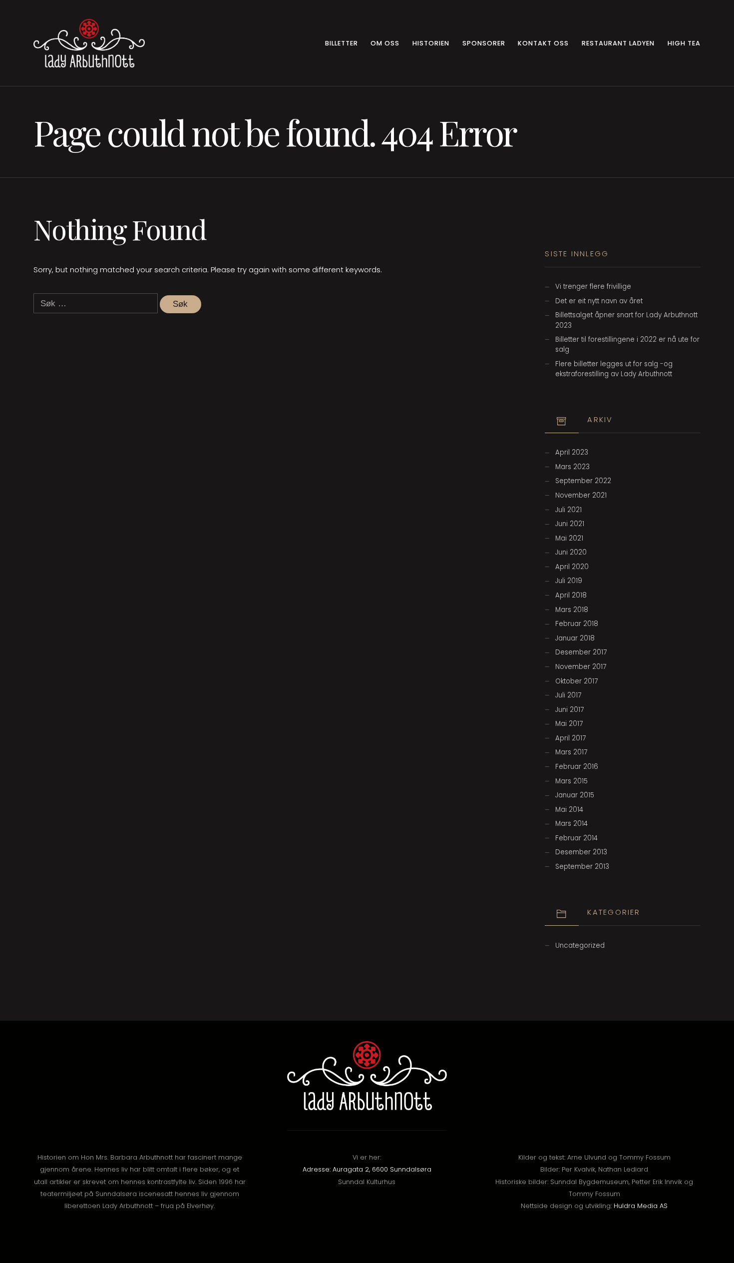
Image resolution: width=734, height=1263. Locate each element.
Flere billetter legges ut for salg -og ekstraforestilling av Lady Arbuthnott (614, 369)
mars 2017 (571, 752)
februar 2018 (576, 624)
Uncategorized (580, 945)
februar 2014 (576, 838)
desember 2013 (581, 852)
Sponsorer (483, 43)
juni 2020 (571, 552)
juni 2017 (569, 709)
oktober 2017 (576, 681)
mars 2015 (571, 781)
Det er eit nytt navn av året (599, 301)
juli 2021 (568, 510)
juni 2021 (569, 524)
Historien (430, 43)
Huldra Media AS (641, 1206)
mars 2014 (571, 823)
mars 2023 (572, 467)
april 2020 (572, 567)
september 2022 (583, 481)
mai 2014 (569, 809)
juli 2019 (568, 581)
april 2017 (570, 738)
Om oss (384, 43)
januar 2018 (575, 638)
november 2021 (581, 495)
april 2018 (571, 595)
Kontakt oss (543, 43)
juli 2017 (568, 695)
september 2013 (582, 866)
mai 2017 (569, 723)
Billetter (341, 43)
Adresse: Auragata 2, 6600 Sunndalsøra (367, 1169)
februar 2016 (576, 766)
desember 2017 (581, 652)
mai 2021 (569, 538)
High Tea (684, 43)
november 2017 (580, 666)
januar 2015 (574, 795)
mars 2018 (571, 610)
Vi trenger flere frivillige (593, 286)
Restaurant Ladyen (618, 43)
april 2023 (571, 452)
